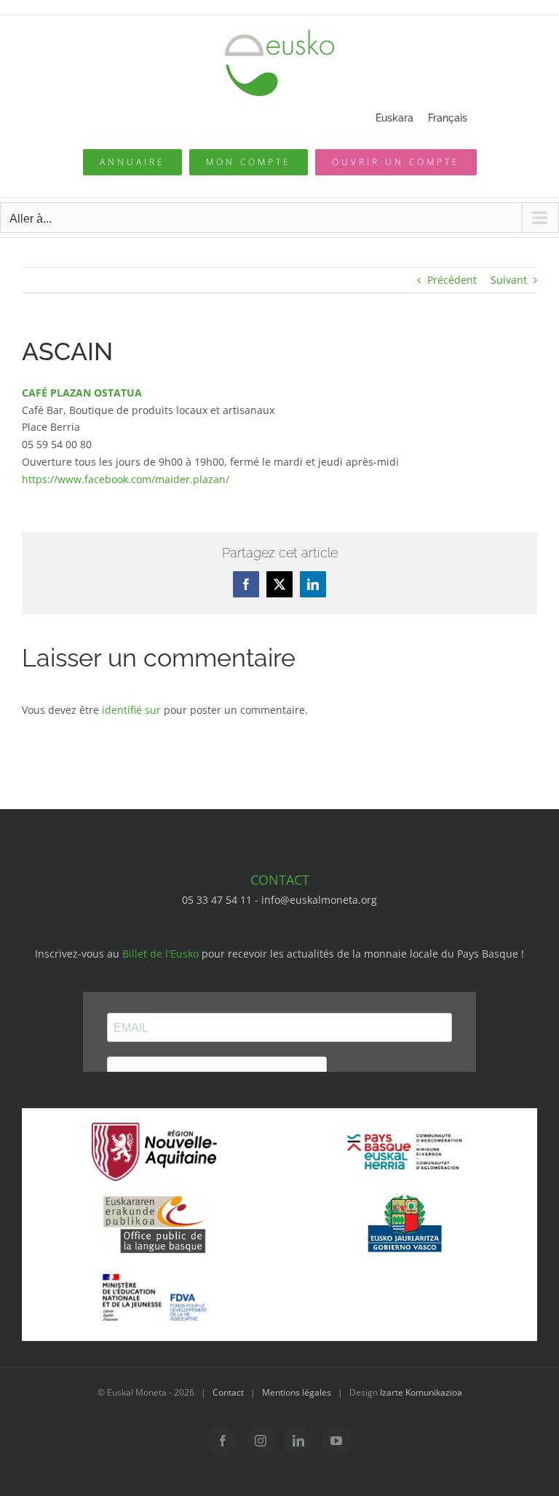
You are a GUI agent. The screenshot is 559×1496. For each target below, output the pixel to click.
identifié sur (131, 710)
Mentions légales (296, 1392)
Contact (228, 1392)
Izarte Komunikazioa (421, 1392)
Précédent (452, 280)
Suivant (509, 280)
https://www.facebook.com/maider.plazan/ (125, 479)
